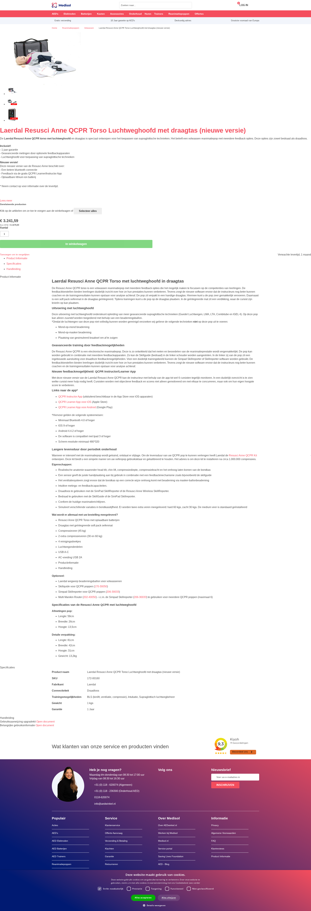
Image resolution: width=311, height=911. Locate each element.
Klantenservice (112, 825)
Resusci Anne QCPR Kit (243, 455)
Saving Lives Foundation (170, 856)
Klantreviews (217, 848)
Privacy (215, 825)
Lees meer (6, 200)
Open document (45, 721)
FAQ (213, 841)
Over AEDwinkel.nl (167, 825)
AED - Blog (163, 864)
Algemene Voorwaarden (223, 833)
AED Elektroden (60, 841)
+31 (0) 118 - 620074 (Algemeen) (113, 784)
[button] (155, 905)
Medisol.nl (163, 841)
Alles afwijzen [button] (169, 897)
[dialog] (155, 890)
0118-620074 (101, 797)
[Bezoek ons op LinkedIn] (170, 777)
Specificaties (13, 263)
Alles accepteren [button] (143, 897)
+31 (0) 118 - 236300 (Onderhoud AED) (116, 791)
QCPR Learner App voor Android (77, 407)
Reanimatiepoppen (61, 864)
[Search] (188, 5)
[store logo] (61, 5)
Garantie (109, 856)
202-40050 (89, 597)
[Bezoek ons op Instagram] (180, 777)
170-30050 (101, 586)
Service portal (165, 848)
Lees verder (194, 882)
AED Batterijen (59, 848)
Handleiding (13, 269)
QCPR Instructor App (70, 396)
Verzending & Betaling (116, 841)
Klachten (109, 848)
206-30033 (113, 591)
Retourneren (111, 864)
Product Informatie (16, 258)
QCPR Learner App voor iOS (74, 402)
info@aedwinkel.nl (105, 803)
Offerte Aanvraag (113, 833)
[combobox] (155, 5)
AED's (55, 833)
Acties (55, 825)
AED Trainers (58, 856)
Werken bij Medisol (168, 833)
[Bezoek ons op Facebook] (161, 777)
